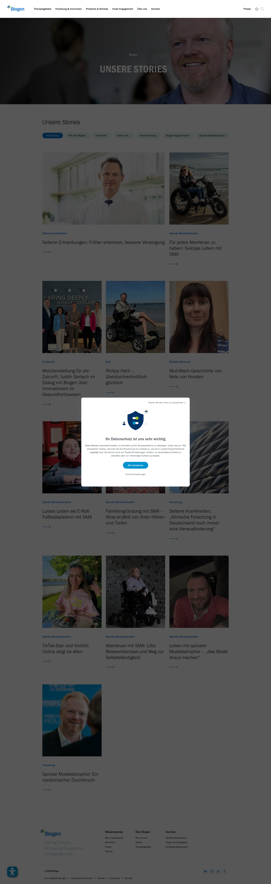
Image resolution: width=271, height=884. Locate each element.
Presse (247, 8)
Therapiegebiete (42, 8)
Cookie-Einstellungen (135, 474)
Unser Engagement (122, 8)
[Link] (257, 9)
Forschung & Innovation (68, 8)
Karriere (155, 8)
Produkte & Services (97, 8)
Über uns (142, 8)
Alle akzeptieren (135, 465)
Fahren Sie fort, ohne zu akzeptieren (165, 402)
